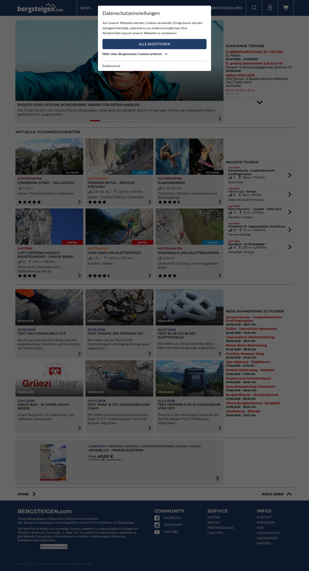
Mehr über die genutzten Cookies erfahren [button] (132, 54)
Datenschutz (111, 66)
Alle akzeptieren (154, 44)
